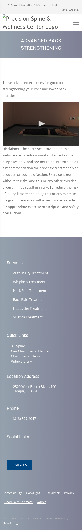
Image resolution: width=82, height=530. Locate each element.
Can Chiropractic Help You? (32, 351)
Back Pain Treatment (29, 299)
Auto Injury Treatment (30, 273)
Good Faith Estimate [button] (18, 502)
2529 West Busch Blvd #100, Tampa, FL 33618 (34, 5)
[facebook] (18, 447)
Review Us (19, 465)
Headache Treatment (30, 308)
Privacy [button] (69, 493)
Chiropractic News (25, 356)
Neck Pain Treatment (29, 291)
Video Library (21, 361)
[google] (9, 447)
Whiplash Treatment (29, 282)
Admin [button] (41, 502)
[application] (41, 124)
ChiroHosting (10, 523)
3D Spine (18, 346)
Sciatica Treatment (28, 317)
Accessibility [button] (13, 493)
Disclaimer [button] (52, 493)
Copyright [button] (33, 493)
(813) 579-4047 (70, 10)
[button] (41, 123)
